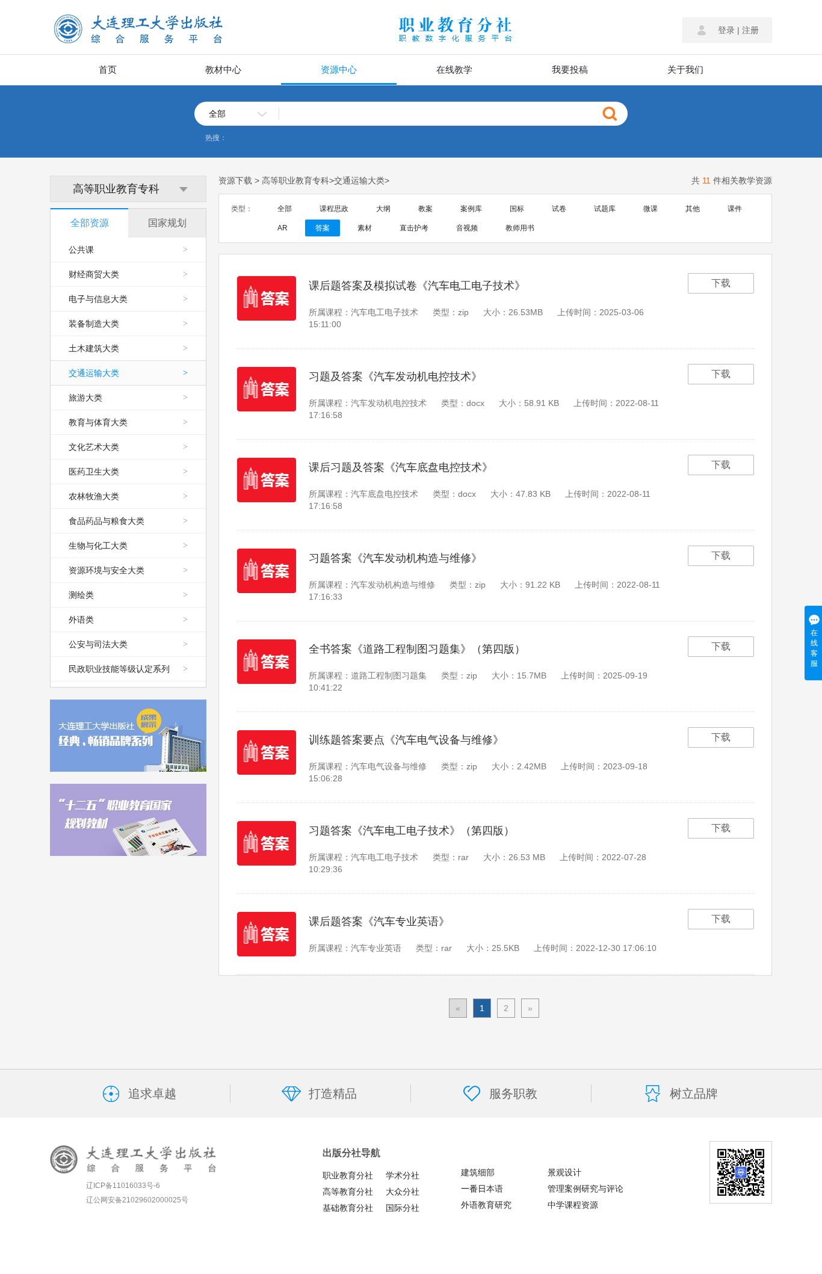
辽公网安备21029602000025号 (137, 1200)
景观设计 (564, 1172)
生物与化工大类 (128, 545)
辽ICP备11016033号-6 (123, 1185)
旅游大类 (128, 397)
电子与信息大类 (128, 299)
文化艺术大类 (128, 447)
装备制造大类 (128, 323)
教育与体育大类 (128, 422)
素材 (364, 228)
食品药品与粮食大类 (128, 521)
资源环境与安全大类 (128, 570)
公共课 (128, 249)
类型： (242, 209)
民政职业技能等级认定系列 (128, 669)
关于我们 (685, 69)
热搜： (216, 138)
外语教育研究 (486, 1204)
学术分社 (402, 1175)
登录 (726, 30)
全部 (284, 209)
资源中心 (339, 69)
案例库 (471, 209)
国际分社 (402, 1207)
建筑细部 (478, 1172)
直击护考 (414, 228)
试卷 (559, 209)
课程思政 (334, 209)
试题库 (605, 209)
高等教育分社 (348, 1191)
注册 (750, 30)
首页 (108, 69)
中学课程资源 (573, 1204)
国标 (517, 209)
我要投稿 (570, 69)
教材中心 (223, 69)
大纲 (383, 209)
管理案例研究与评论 (585, 1188)
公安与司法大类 (128, 644)
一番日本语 (482, 1188)
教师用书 (519, 228)
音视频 (467, 228)
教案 (425, 209)
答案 (322, 228)
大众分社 (402, 1191)
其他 (692, 209)
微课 (650, 209)
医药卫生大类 (128, 471)
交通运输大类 (128, 373)
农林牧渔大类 (128, 496)
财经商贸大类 (128, 274)
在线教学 (454, 69)
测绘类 (128, 595)
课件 (735, 209)
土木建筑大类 (128, 348)
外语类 (128, 619)
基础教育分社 (348, 1207)
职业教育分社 (348, 1175)
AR (282, 228)
